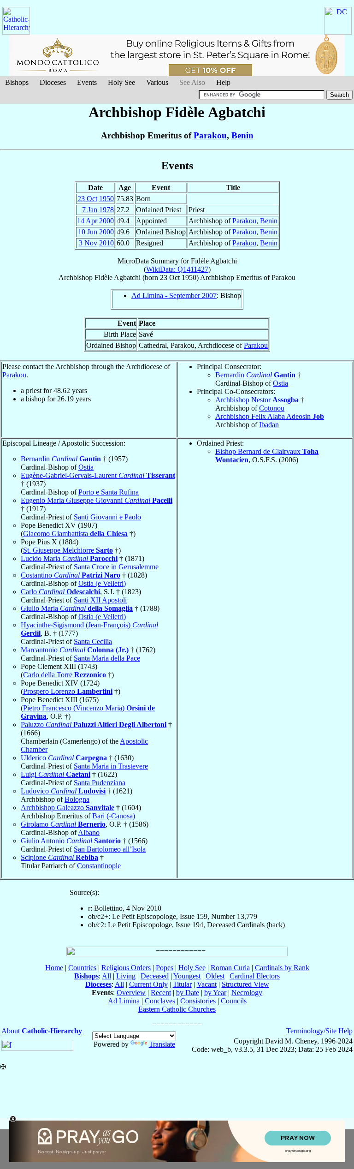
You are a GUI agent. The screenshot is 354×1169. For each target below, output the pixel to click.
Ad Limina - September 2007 (174, 295)
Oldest (215, 976)
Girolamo (63, 824)
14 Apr (87, 221)
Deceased (155, 976)
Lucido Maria (69, 558)
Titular (182, 984)
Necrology (246, 992)
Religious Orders (126, 968)
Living (126, 976)
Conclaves (160, 1001)
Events (87, 82)
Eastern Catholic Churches (177, 1009)
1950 (106, 199)
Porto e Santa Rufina (108, 492)
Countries (82, 968)
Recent (161, 992)
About (41, 1031)
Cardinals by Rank (282, 968)
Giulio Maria (77, 608)
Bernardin (255, 375)
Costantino (70, 575)
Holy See (121, 82)
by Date (187, 992)
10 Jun (87, 232)
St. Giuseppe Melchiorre (68, 550)
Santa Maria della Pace (107, 658)
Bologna (77, 799)
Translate (162, 1044)
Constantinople (99, 866)
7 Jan (89, 210)
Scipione (59, 857)
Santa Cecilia (93, 641)
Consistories (198, 1001)
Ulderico (64, 758)
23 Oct (87, 199)
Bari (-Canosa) (113, 816)
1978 (106, 210)
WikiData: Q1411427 (177, 269)
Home (54, 968)
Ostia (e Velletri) (102, 583)
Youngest (187, 976)
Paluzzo (93, 724)
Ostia (280, 383)
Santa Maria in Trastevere (111, 766)
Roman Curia (230, 968)
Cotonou (271, 408)
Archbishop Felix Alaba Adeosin (269, 416)
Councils (234, 1001)
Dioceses (53, 82)
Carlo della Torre (64, 675)
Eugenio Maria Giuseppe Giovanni (96, 500)
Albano (89, 832)
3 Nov (88, 243)
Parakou (210, 135)
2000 (106, 221)
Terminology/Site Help (319, 1031)
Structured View (245, 984)
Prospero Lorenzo (67, 691)
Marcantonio (75, 650)
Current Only (148, 984)
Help (223, 82)
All (106, 976)
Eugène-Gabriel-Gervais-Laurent (98, 475)
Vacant (207, 984)
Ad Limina (124, 1001)
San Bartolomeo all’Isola (110, 849)
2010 (106, 243)
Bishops (17, 82)
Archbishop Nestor (257, 400)
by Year (215, 992)
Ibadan (269, 425)
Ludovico (63, 791)
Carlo (60, 592)
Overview (131, 992)
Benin (242, 135)
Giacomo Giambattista (75, 533)
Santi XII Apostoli (100, 600)
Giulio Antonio (71, 841)
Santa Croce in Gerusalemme (116, 567)
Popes (164, 968)
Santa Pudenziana (99, 783)
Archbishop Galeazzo (67, 807)
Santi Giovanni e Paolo (107, 517)
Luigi (55, 774)
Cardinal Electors (255, 976)
